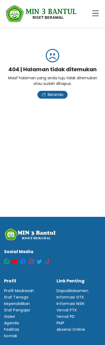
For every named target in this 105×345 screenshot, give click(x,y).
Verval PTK (67, 310)
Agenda (11, 323)
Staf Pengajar (17, 310)
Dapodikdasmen (72, 290)
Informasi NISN (70, 303)
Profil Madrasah (19, 290)
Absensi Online (71, 329)
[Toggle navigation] (96, 13)
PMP (60, 323)
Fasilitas (11, 329)
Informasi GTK (70, 297)
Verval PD (66, 316)
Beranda (55, 94)
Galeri (9, 316)
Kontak (11, 336)
